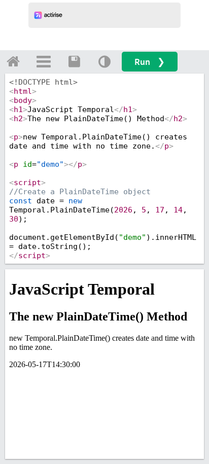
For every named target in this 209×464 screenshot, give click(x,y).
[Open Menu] (43, 61)
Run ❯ (149, 61)
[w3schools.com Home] (13, 61)
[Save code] (74, 61)
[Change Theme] (104, 61)
